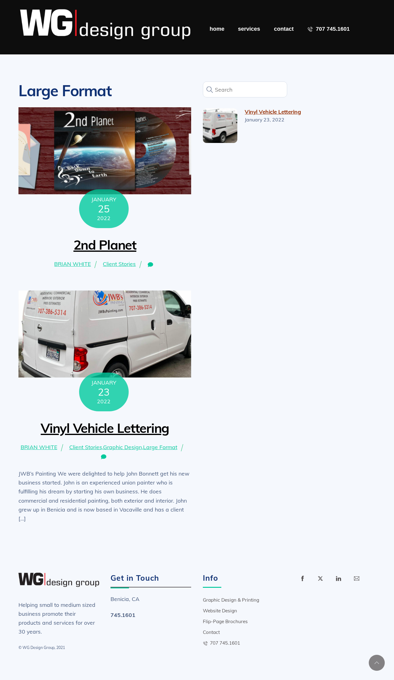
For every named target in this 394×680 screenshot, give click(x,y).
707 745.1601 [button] (332, 29)
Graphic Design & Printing (231, 600)
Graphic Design (122, 447)
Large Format (160, 447)
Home (217, 29)
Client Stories (119, 263)
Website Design (220, 611)
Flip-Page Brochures (225, 621)
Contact (284, 29)
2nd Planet (105, 245)
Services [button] (249, 29)
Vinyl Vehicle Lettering (105, 428)
